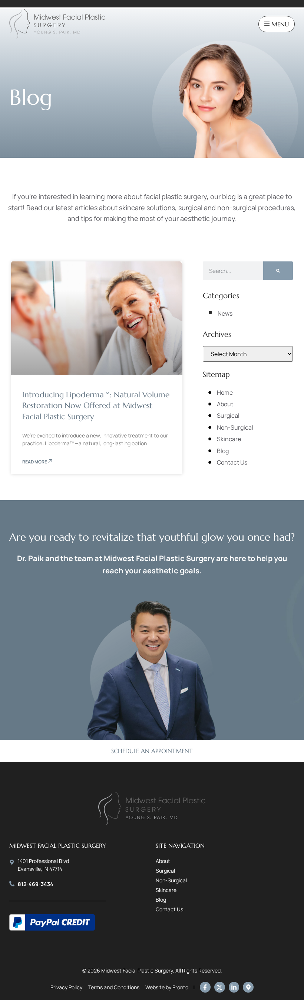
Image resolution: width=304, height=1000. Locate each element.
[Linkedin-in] (234, 987)
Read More (35, 462)
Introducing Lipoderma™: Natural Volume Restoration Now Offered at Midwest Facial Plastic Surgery (95, 405)
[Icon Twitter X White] (219, 987)
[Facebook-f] (205, 987)
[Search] (278, 270)
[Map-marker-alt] (248, 987)
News (225, 313)
